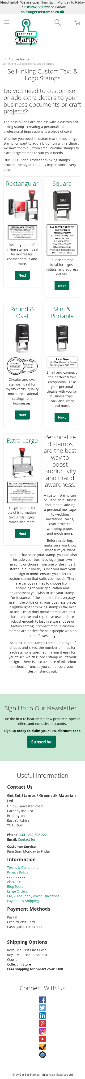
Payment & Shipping (23, 900)
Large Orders (17, 891)
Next (22, 275)
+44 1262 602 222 (33, 834)
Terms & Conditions (22, 867)
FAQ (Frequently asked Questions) (33, 896)
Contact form (28, 839)
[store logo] (26, 32)
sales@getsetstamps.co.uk (42, 12)
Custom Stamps (19, 59)
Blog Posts (15, 886)
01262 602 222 (38, 7)
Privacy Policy (17, 872)
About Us (14, 881)
